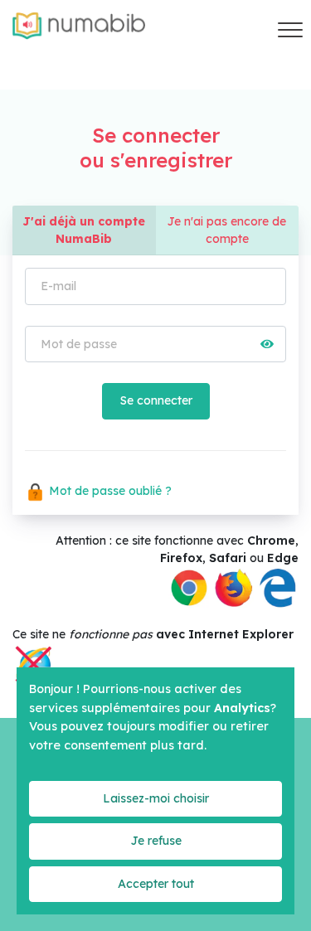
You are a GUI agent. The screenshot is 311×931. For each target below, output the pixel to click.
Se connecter (155, 400)
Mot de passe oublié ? (109, 490)
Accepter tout (156, 883)
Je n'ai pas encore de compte (227, 230)
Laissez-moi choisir (156, 798)
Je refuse (156, 840)
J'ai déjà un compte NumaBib (83, 230)
